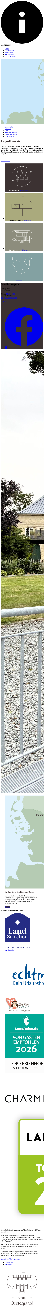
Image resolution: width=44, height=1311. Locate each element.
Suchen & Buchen (11, 132)
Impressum (8, 1264)
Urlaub (7, 49)
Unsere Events (9, 50)
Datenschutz (9, 1262)
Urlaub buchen (5, 161)
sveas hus (19, 280)
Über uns (25, 250)
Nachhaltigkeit (24, 190)
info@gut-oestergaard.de (9, 298)
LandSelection (9, 950)
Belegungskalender (11, 134)
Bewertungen (9, 136)
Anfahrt (3, 301)
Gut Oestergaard (10, 56)
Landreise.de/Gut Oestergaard (10, 1259)
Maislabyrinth (9, 54)
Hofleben (8, 129)
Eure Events (9, 52)
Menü (8, 45)
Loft (6, 131)
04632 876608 (11, 294)
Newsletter (27, 220)
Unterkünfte (9, 127)
